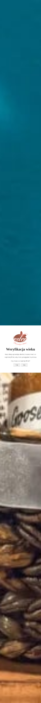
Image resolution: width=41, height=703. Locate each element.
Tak (17, 365)
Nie (24, 365)
